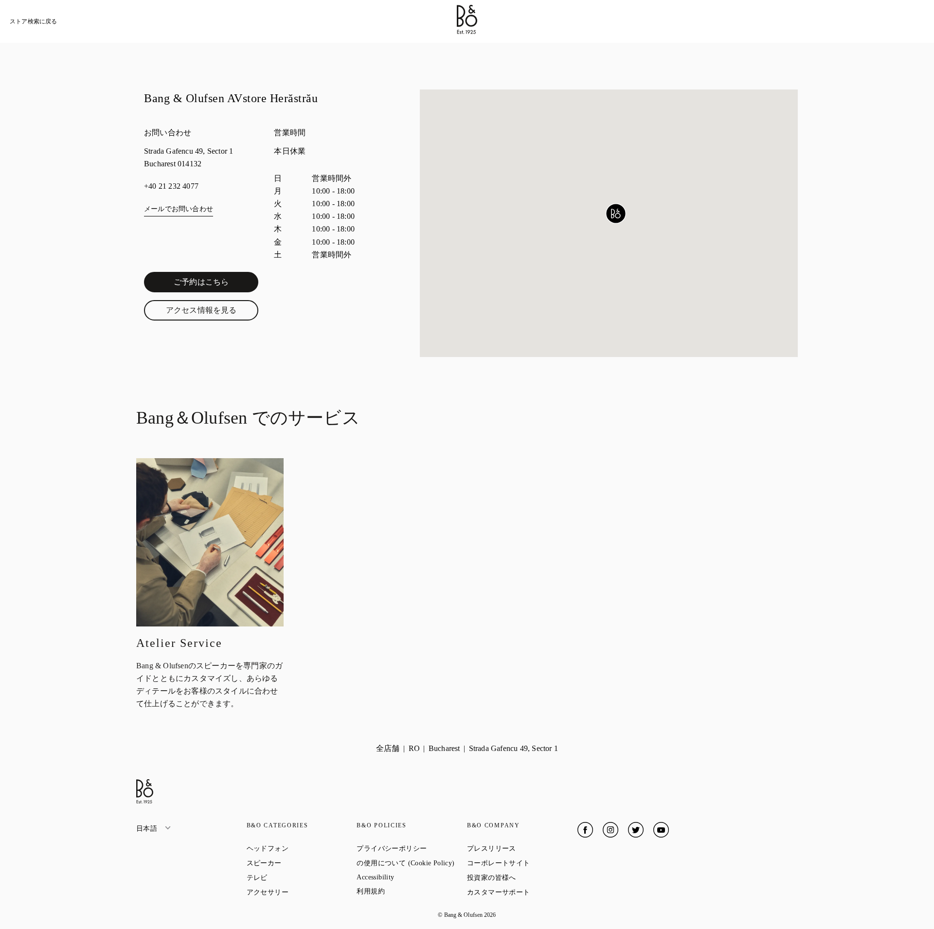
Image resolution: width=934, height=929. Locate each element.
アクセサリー (302, 892)
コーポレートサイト (522, 863)
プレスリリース (522, 848)
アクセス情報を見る (212, 312)
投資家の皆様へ (522, 877)
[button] (616, 214)
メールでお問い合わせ (178, 209)
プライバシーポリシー (412, 848)
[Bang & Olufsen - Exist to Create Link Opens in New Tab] (467, 31)
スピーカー (299, 863)
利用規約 (405, 891)
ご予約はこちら (216, 284)
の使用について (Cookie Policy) (412, 863)
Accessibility (410, 877)
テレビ (292, 877)
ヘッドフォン (302, 848)
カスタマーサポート (522, 892)
